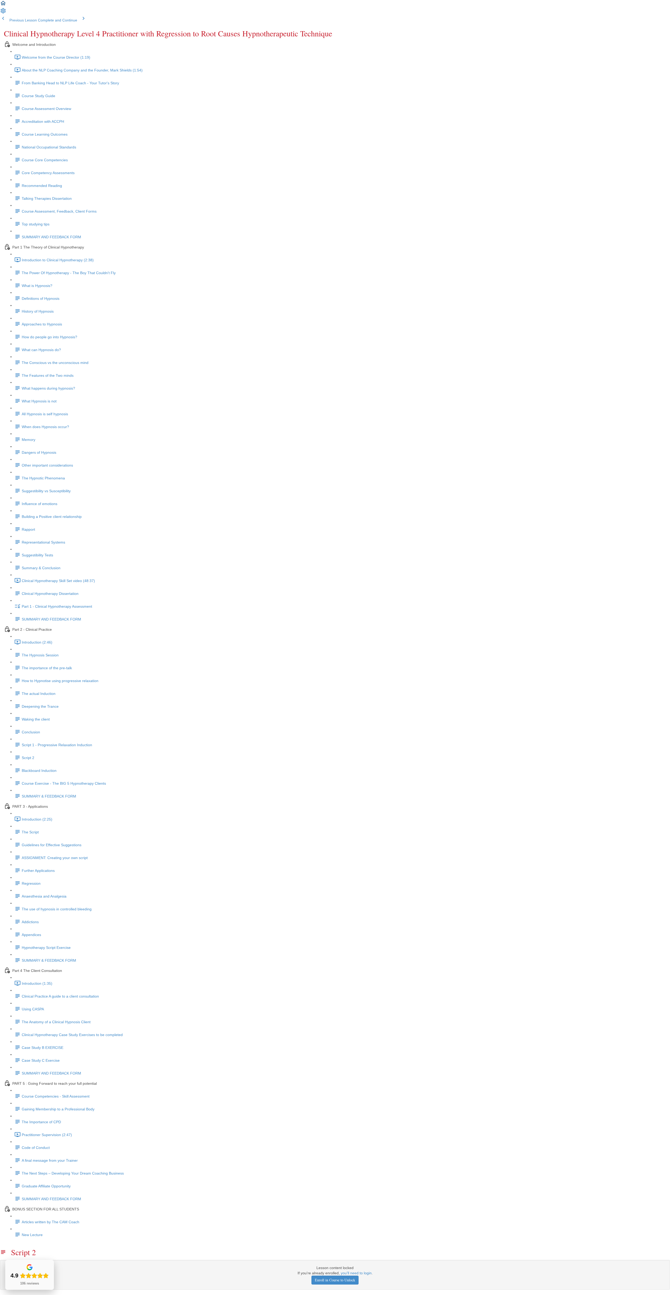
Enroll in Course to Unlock (335, 1279)
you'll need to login (356, 1273)
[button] (3, 5)
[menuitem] (3, 12)
